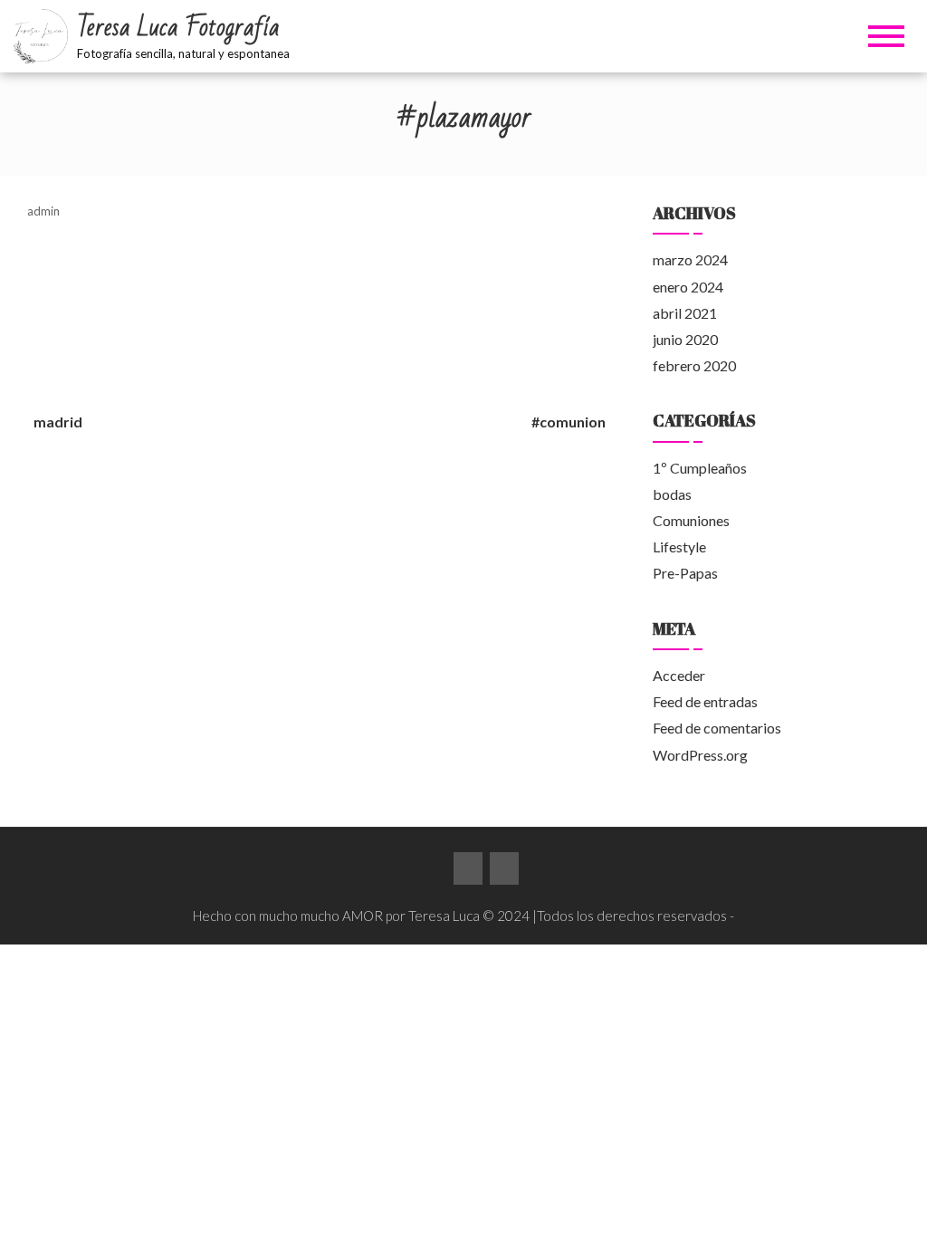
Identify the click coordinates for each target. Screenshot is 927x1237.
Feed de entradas (705, 701)
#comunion (568, 421)
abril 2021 (685, 312)
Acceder (679, 675)
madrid (57, 421)
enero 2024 (688, 286)
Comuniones (691, 520)
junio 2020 (685, 339)
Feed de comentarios (717, 727)
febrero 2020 (694, 365)
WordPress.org (700, 754)
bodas (672, 494)
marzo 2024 (690, 259)
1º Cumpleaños (700, 467)
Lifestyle (679, 546)
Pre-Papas (685, 572)
